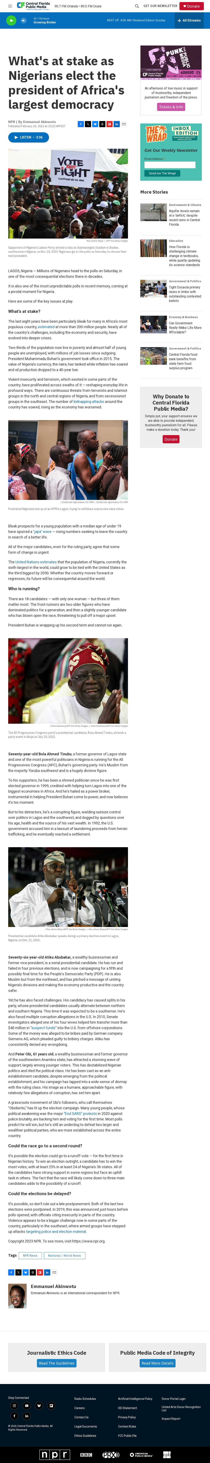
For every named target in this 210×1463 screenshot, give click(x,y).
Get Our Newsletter (160, 6)
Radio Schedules (85, 1398)
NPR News (30, 1255)
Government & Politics (185, 281)
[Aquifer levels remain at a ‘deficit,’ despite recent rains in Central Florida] (153, 212)
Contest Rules (127, 1426)
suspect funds (43, 1028)
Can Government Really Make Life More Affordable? (185, 327)
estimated (46, 327)
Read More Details (157, 1363)
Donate (193, 6)
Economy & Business (183, 317)
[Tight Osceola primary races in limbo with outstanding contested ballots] (153, 288)
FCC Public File (127, 1435)
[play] (11, 20)
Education (176, 241)
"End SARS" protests (80, 1113)
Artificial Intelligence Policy (135, 1398)
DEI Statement (127, 1408)
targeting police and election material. (56, 1231)
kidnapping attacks (89, 401)
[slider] (30, 20)
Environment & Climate (185, 205)
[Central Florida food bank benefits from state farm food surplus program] (153, 356)
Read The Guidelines (56, 1363)
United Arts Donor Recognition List (181, 1409)
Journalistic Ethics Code (56, 1352)
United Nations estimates (36, 562)
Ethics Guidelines (85, 1435)
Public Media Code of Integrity (157, 1352)
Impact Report (171, 1418)
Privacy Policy (127, 1417)
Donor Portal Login (174, 1398)
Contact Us (81, 1417)
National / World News (64, 1255)
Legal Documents (85, 1426)
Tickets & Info (171, 106)
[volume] (23, 20)
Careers (79, 1408)
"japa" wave (42, 531)
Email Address (154, 159)
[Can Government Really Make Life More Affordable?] (153, 324)
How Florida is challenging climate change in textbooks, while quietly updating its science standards (184, 256)
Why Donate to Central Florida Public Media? (171, 402)
